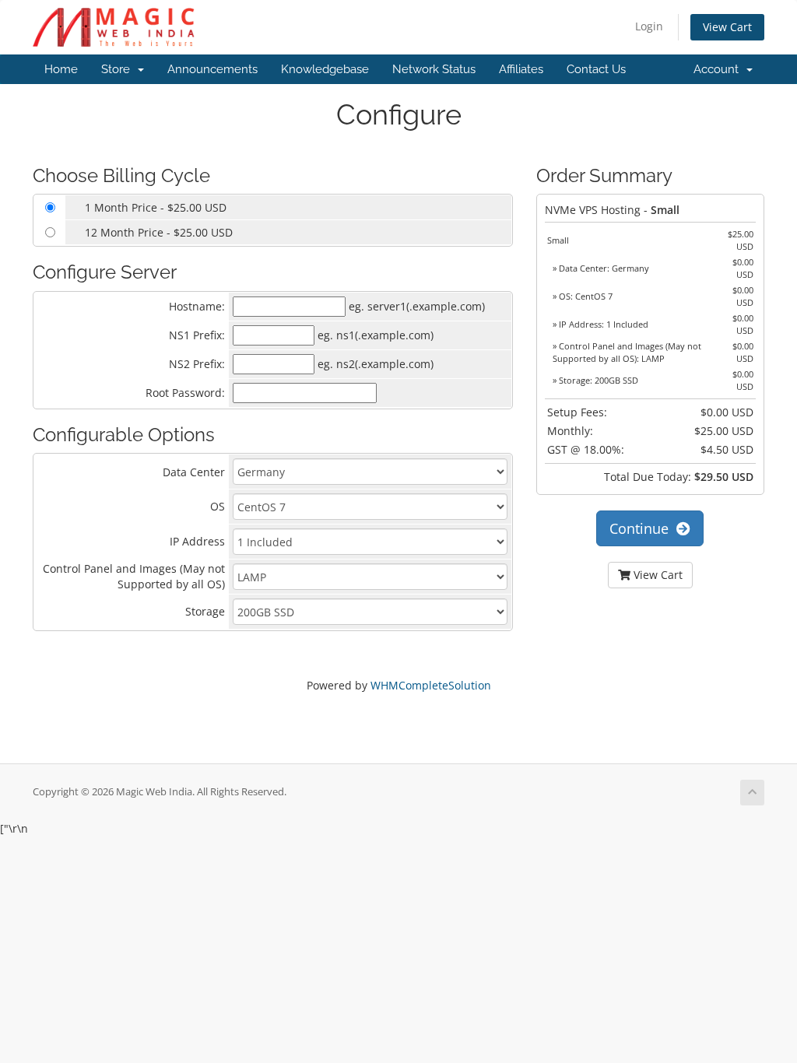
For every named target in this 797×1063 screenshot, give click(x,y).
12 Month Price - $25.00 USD (159, 232)
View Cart (727, 26)
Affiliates (521, 69)
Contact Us (596, 69)
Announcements (212, 69)
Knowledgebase (325, 69)
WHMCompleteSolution (430, 685)
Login (649, 26)
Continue (642, 528)
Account (719, 69)
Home (61, 69)
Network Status (434, 69)
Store (118, 69)
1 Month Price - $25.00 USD (155, 207)
